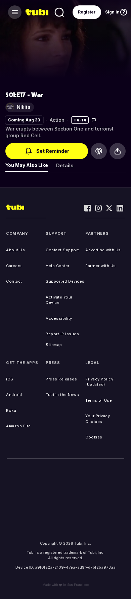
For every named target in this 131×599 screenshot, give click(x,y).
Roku (11, 410)
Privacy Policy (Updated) (99, 382)
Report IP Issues (62, 334)
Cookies (93, 437)
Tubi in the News (62, 394)
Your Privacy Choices (97, 418)
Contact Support (62, 250)
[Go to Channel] (99, 151)
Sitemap (54, 344)
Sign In (112, 12)
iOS (9, 379)
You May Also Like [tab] (26, 165)
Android (14, 394)
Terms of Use (98, 400)
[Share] (118, 151)
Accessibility (59, 318)
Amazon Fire (18, 426)
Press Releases (61, 379)
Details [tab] (65, 165)
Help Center (58, 265)
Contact (14, 281)
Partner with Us (100, 265)
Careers (14, 265)
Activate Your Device (59, 300)
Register (87, 12)
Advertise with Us (103, 250)
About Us (15, 250)
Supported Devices (65, 281)
